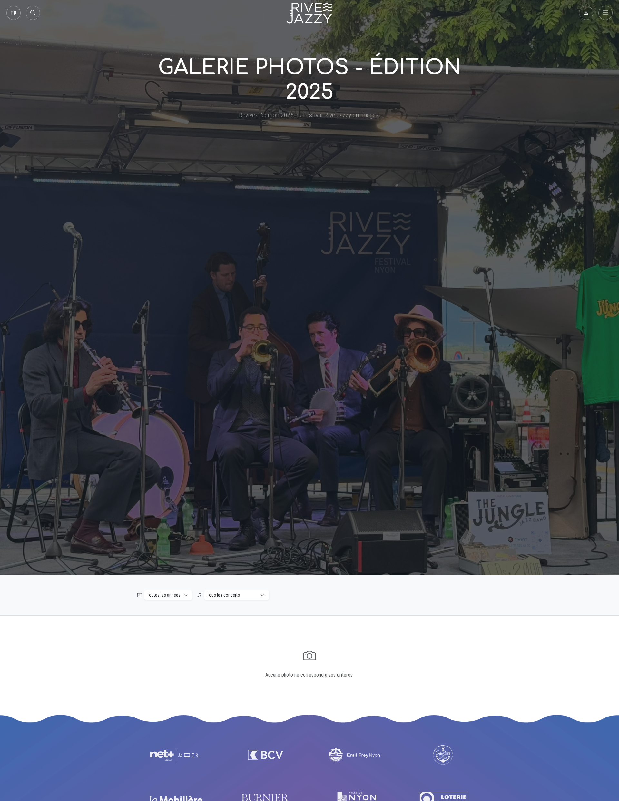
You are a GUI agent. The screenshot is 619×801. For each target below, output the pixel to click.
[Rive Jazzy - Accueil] (309, 13)
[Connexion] (586, 13)
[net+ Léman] (175, 755)
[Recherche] (33, 13)
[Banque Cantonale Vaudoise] (265, 755)
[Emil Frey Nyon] (354, 755)
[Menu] (605, 13)
